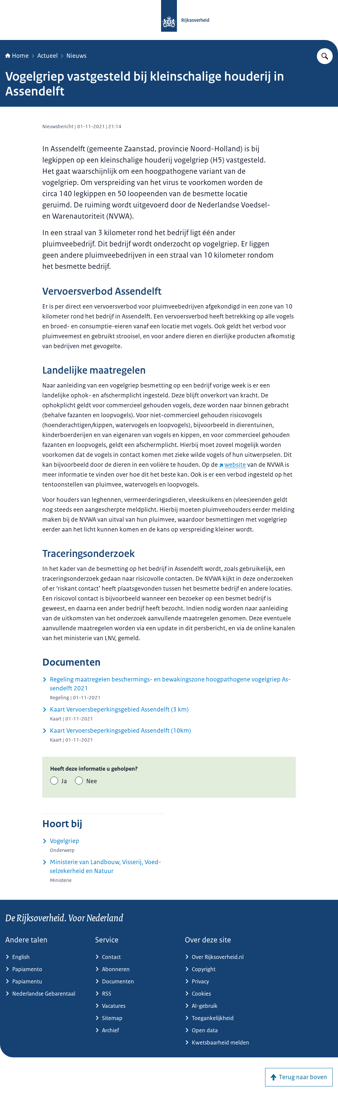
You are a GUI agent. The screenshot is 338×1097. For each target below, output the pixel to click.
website (235, 465)
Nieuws (76, 56)
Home (20, 56)
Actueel (47, 56)
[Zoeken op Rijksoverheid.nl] (325, 56)
